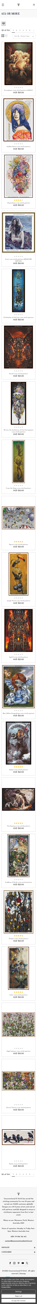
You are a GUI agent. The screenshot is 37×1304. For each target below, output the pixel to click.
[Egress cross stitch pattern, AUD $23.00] (18, 517)
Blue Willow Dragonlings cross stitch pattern (18, 713)
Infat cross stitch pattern (18, 995)
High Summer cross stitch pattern (18, 1051)
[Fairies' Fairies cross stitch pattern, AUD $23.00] (18, 1080)
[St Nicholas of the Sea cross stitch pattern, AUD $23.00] (18, 290)
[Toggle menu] (3, 5)
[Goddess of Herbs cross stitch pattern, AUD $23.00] (18, 855)
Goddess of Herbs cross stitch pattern (18, 882)
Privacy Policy (5, 1287)
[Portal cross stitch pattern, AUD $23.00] (18, 347)
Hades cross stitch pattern (18, 770)
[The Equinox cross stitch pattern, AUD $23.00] (18, 799)
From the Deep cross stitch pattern (18, 488)
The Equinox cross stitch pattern (18, 826)
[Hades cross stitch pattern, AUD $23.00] (18, 743)
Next (33, 30)
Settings (18, 1291)
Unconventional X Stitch (18, 1271)
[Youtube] (23, 1263)
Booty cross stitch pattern (18, 1164)
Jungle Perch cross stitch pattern (18, 601)
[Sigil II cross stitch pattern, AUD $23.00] (18, 630)
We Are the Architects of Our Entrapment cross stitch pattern (18, 431)
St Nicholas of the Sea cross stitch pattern (18, 317)
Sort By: (17, 36)
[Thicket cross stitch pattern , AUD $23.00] (18, 911)
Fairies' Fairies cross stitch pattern (18, 1107)
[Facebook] (10, 1263)
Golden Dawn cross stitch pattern (18, 146)
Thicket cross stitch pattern (18, 939)
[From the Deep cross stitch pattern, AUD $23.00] (18, 461)
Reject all (18, 1296)
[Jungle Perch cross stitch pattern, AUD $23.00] (18, 574)
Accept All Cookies (19, 1301)
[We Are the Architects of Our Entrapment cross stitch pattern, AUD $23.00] (18, 403)
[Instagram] (14, 1263)
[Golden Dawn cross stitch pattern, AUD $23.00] (18, 119)
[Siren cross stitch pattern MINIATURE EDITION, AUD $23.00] (18, 232)
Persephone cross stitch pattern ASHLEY (18, 90)
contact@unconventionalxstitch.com (18, 1241)
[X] (27, 1263)
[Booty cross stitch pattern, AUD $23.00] (18, 1137)
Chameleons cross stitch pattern (18, 203)
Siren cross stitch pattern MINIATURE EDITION (18, 260)
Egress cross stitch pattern (18, 544)
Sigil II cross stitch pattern (18, 657)
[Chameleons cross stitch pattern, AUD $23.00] (18, 176)
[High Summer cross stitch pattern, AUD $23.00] (18, 1024)
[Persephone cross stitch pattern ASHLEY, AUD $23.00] (18, 63)
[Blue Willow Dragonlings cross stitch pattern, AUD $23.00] (18, 686)
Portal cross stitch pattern (18, 374)
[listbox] (27, 36)
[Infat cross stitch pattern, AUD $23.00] (18, 968)
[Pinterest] (18, 1263)
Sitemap (22, 1274)
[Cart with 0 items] (34, 4)
